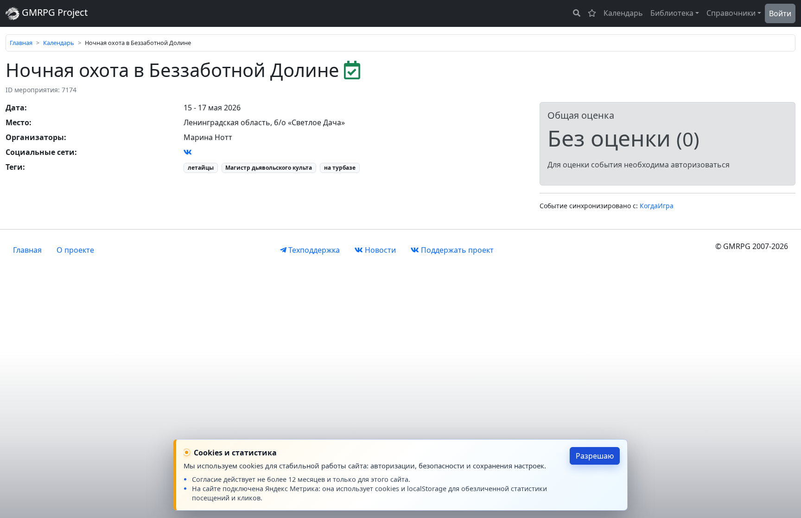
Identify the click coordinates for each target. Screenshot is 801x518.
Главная (21, 42)
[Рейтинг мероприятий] (592, 13)
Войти (780, 13)
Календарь (623, 13)
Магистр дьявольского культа (268, 168)
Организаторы (35, 137)
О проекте (75, 250)
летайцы (201, 168)
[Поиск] (576, 13)
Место (17, 122)
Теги (14, 167)
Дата (15, 107)
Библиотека (671, 13)
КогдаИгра (657, 205)
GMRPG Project (53, 12)
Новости (379, 250)
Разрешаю (595, 456)
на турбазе (340, 168)
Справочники (731, 13)
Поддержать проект (456, 250)
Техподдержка (313, 250)
